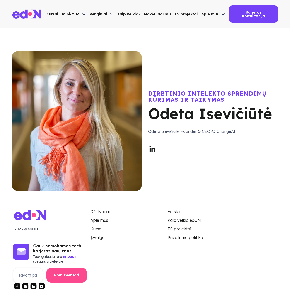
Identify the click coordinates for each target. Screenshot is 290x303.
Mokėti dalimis (157, 14)
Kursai (52, 14)
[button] (74, 14)
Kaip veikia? (128, 14)
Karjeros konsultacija (253, 14)
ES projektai (186, 14)
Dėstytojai (100, 211)
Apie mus (99, 220)
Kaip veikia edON (184, 220)
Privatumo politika (185, 237)
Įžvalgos (98, 237)
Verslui (174, 211)
